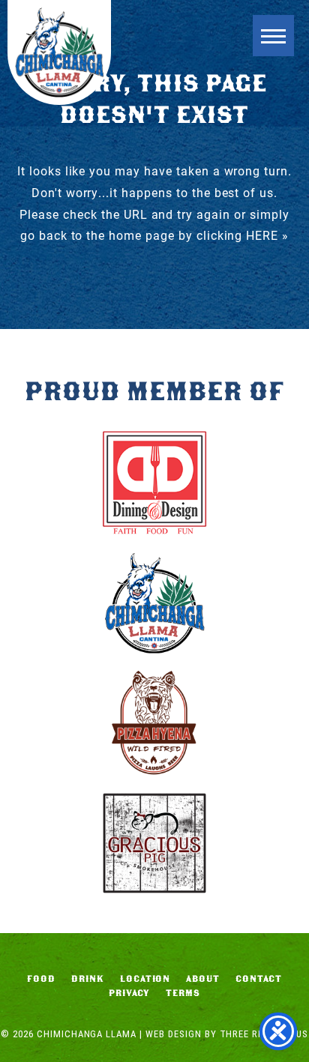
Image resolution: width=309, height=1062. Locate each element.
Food (41, 979)
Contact (259, 979)
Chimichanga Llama (59, 52)
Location (145, 979)
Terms (183, 993)
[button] (273, 35)
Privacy (129, 993)
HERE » (267, 235)
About (203, 979)
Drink (87, 979)
